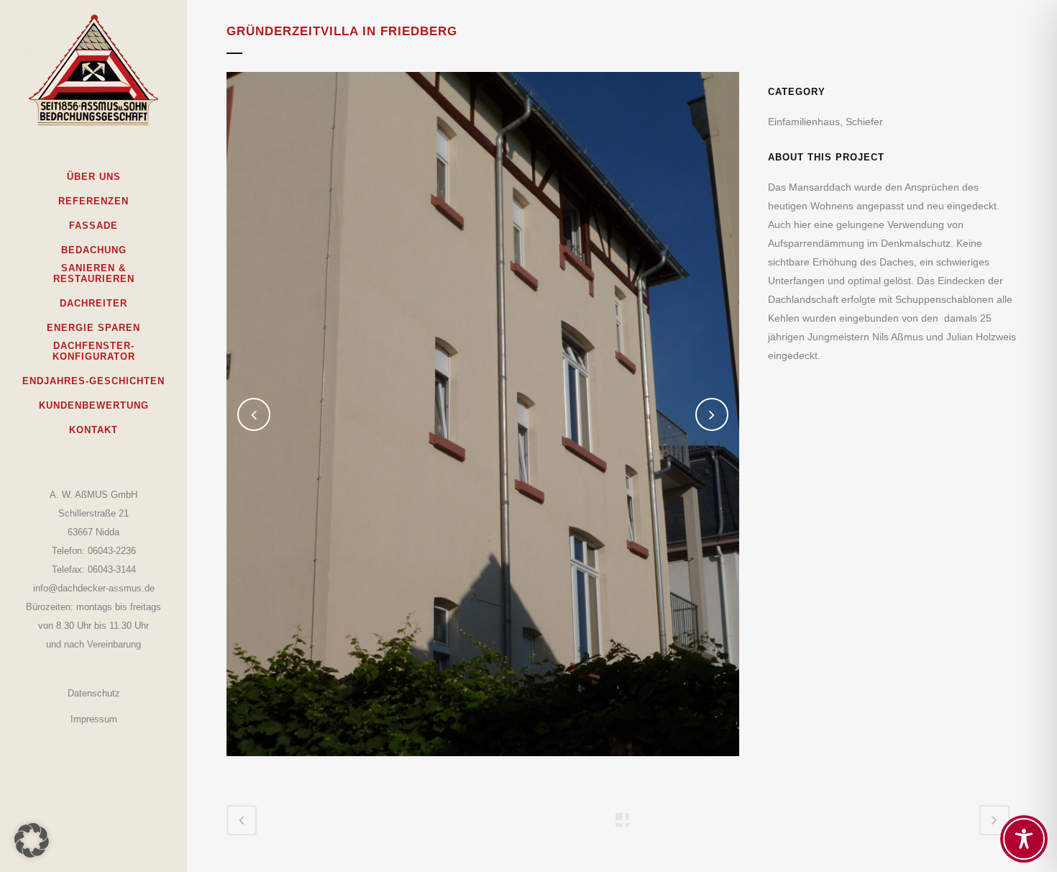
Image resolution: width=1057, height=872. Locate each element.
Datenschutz (94, 693)
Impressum (93, 719)
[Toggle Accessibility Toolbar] (1024, 839)
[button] (31, 840)
